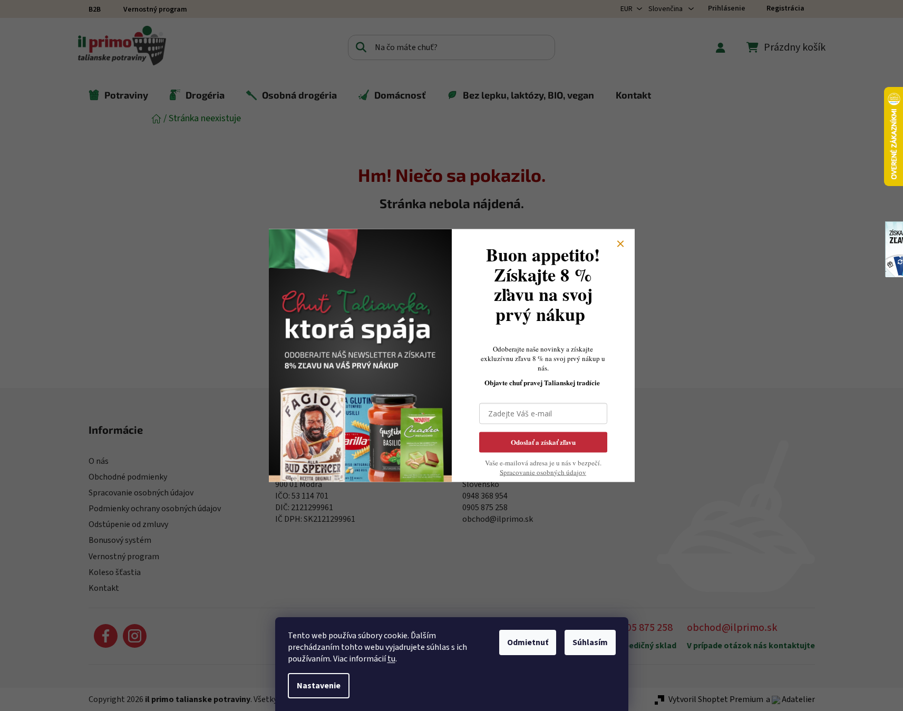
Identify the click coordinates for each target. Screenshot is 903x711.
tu (391, 659)
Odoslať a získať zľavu (543, 441)
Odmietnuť (527, 642)
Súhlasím (590, 642)
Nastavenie (319, 685)
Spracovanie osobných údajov (543, 471)
